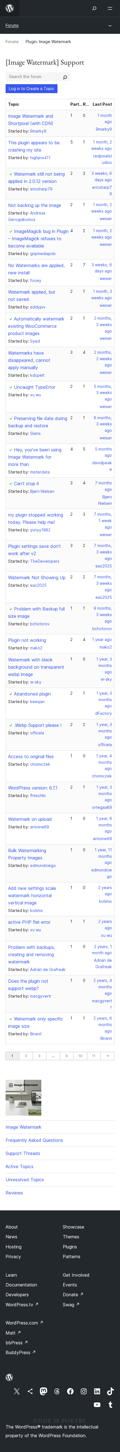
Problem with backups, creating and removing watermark (31, 954)
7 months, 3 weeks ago (103, 552)
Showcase (73, 1227)
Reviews (14, 1193)
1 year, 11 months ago (103, 856)
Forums (12, 25)
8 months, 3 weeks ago (103, 614)
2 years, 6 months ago (102, 1024)
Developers (17, 1294)
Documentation (21, 1285)
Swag (71, 1304)
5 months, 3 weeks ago (103, 393)
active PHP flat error (29, 922)
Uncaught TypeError (34, 387)
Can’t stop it (26, 483)
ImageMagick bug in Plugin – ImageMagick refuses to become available (38, 238)
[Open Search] (94, 8)
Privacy (13, 1256)
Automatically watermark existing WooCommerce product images (36, 326)
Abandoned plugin (32, 694)
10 (80, 1056)
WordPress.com (25, 1323)
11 (93, 1056)
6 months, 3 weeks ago (103, 424)
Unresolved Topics (25, 1179)
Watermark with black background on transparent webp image (36, 667)
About (12, 1227)
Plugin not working (27, 640)
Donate (73, 1294)
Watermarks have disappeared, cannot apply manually (29, 360)
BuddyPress (21, 1352)
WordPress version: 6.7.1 (32, 788)
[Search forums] (65, 76)
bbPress (17, 1342)
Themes (71, 1236)
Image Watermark (24, 1127)
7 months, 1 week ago (103, 520)
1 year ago (102, 639)
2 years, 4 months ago (102, 987)
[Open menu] (111, 8)
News (11, 1236)
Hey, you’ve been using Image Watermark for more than (34, 457)
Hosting (13, 1247)
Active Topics (19, 1166)
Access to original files (31, 756)
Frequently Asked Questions (34, 1140)
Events (70, 1285)
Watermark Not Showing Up (37, 577)
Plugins (70, 1247)
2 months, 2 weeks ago (103, 324)
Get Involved (76, 1275)
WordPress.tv (22, 1304)
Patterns (71, 1256)
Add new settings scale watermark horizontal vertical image (32, 895)
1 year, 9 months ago (104, 825)
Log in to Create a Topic (31, 88)
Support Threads (23, 1153)
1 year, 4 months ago (104, 762)
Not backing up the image (34, 205)
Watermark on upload (30, 819)
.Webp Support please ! (37, 725)
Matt (13, 1333)
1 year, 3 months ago (104, 665)
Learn (11, 1275)
